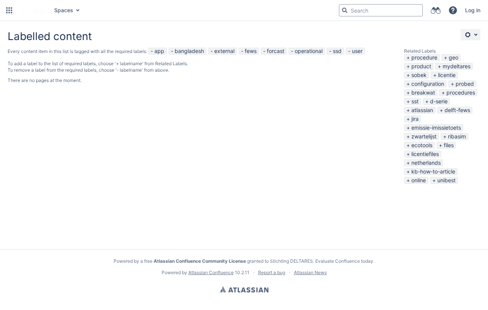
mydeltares (456, 66)
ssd (337, 51)
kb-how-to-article (433, 171)
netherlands (426, 162)
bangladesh (189, 51)
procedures (460, 92)
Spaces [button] (63, 10)
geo (453, 57)
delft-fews (457, 110)
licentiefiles (425, 154)
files (449, 145)
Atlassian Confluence (211, 272)
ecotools (421, 145)
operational (309, 51)
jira (415, 119)
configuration (427, 83)
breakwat (423, 92)
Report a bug (271, 272)
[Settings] (470, 34)
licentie (447, 75)
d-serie (439, 101)
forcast (275, 51)
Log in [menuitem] (472, 10)
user (357, 51)
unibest (446, 180)
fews (251, 51)
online (418, 180)
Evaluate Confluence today (344, 261)
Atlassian (244, 289)
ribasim (457, 136)
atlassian (422, 110)
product (421, 66)
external (224, 51)
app (159, 51)
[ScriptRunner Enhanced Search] (436, 10)
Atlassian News (310, 272)
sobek (419, 75)
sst (415, 101)
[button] (9, 10)
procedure (424, 57)
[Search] (345, 10)
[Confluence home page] (32, 10)
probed (465, 83)
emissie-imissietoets (436, 127)
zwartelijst (424, 136)
